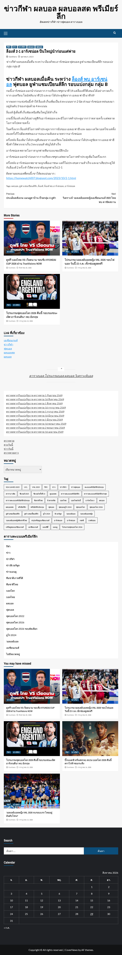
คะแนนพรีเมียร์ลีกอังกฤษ (94, 487)
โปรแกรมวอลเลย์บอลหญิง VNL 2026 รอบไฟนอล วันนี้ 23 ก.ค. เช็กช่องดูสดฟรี (89, 261)
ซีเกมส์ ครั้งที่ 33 (39, 494)
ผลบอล (31, 47)
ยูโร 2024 (46, 514)
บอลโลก (10, 590)
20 (59, 907)
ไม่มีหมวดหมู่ (13, 654)
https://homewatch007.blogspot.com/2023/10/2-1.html (41, 178)
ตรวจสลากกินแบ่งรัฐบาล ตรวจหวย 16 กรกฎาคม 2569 (36, 407)
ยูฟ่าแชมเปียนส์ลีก (28, 186)
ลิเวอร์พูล (58, 514)
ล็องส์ (40, 186)
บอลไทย (63, 500)
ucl (25, 487)
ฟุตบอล (39, 47)
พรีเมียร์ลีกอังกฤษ (37, 507)
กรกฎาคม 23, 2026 (84, 268)
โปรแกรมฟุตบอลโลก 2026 (72, 527)
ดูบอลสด (53, 494)
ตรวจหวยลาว (11, 452)
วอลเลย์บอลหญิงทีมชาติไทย (16, 520)
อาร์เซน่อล (70, 186)
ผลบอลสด (9, 352)
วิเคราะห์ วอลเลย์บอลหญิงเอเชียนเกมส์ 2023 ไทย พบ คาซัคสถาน (89, 198)
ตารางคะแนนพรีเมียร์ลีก (70, 494)
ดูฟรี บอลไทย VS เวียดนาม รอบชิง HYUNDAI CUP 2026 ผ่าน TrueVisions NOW (31, 261)
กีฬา (8, 47)
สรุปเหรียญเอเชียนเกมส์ (40, 520)
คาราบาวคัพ (10, 494)
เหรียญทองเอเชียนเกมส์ (15, 527)
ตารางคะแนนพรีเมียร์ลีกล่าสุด (95, 494)
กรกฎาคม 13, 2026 (26, 820)
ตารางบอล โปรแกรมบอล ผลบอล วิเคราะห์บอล (61, 376)
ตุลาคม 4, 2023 (27, 56)
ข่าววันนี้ (8, 448)
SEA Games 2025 (13, 487)
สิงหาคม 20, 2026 (25, 268)
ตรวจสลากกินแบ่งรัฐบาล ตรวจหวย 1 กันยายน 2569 (34, 395)
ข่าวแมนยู (11, 571)
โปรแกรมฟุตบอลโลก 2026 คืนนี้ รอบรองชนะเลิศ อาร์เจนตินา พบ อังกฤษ (31, 315)
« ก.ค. (7, 927)
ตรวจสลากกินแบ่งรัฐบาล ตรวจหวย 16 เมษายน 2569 (34, 431)
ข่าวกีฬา (22, 47)
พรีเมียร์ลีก (22, 507)
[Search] (115, 33)
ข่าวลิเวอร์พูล (13, 565)
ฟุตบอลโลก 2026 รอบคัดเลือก (21, 628)
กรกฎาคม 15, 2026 (26, 321)
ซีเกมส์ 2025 (24, 494)
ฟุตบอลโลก (80, 507)
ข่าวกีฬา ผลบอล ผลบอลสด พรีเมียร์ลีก (61, 12)
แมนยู (55, 527)
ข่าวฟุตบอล (75, 487)
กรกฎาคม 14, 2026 (84, 767)
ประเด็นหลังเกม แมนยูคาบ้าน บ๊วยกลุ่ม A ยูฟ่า (31, 196)
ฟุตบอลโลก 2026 (96, 507)
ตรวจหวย (9, 440)
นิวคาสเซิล (51, 500)
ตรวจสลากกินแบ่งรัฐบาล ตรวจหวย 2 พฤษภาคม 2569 (35, 427)
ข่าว (14, 47)
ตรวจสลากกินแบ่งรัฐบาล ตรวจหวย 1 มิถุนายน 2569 (34, 419)
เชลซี (82, 520)
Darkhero (13, 56)
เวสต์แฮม (91, 520)
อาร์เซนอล (58, 520)
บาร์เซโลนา (90, 500)
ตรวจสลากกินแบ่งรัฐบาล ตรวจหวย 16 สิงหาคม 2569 (35, 399)
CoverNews (71, 949)
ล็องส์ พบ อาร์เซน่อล (54, 186)
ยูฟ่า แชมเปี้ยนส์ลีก (31, 514)
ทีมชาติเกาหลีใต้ (14, 578)
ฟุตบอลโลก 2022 (15, 616)
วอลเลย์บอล (70, 514)
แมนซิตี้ (45, 527)
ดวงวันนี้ (8, 444)
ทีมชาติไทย (38, 500)
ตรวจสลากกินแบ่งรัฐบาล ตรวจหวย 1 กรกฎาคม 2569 (35, 411)
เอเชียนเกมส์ (11, 340)
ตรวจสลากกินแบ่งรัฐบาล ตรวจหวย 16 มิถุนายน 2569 (35, 415)
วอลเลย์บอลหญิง (86, 514)
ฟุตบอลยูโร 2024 (65, 507)
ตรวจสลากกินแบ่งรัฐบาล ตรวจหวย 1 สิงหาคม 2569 (34, 403)
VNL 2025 (36, 487)
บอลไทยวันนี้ (76, 500)
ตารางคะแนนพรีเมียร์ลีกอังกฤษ (18, 500)
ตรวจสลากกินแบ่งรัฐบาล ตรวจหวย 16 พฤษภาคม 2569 (36, 423)
